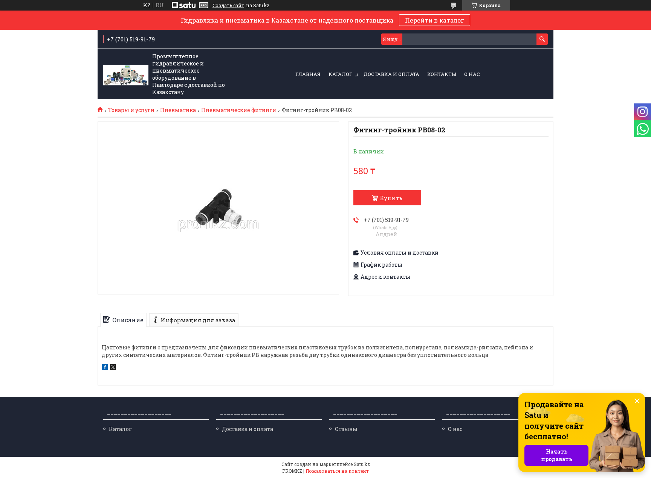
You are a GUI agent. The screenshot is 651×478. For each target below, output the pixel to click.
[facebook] (105, 368)
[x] (113, 368)
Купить (391, 198)
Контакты (441, 74)
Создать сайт (228, 5)
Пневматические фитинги (238, 110)
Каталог (340, 74)
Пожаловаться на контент (337, 471)
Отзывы (346, 428)
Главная (308, 74)
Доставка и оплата (391, 74)
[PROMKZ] (125, 74)
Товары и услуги (131, 110)
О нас (472, 74)
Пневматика (178, 110)
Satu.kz (362, 464)
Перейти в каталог (434, 20)
